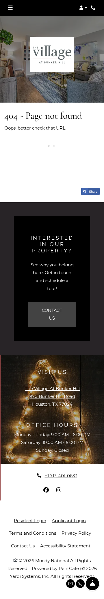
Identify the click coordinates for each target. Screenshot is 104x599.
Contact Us (52, 314)
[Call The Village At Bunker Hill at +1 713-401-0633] (93, 7)
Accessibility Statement (65, 546)
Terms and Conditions (32, 533)
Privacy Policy (76, 533)
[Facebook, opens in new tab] (46, 490)
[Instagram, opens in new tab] (58, 490)
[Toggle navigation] (10, 7)
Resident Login (30, 520)
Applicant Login (69, 520)
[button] (83, 7)
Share (92, 191)
